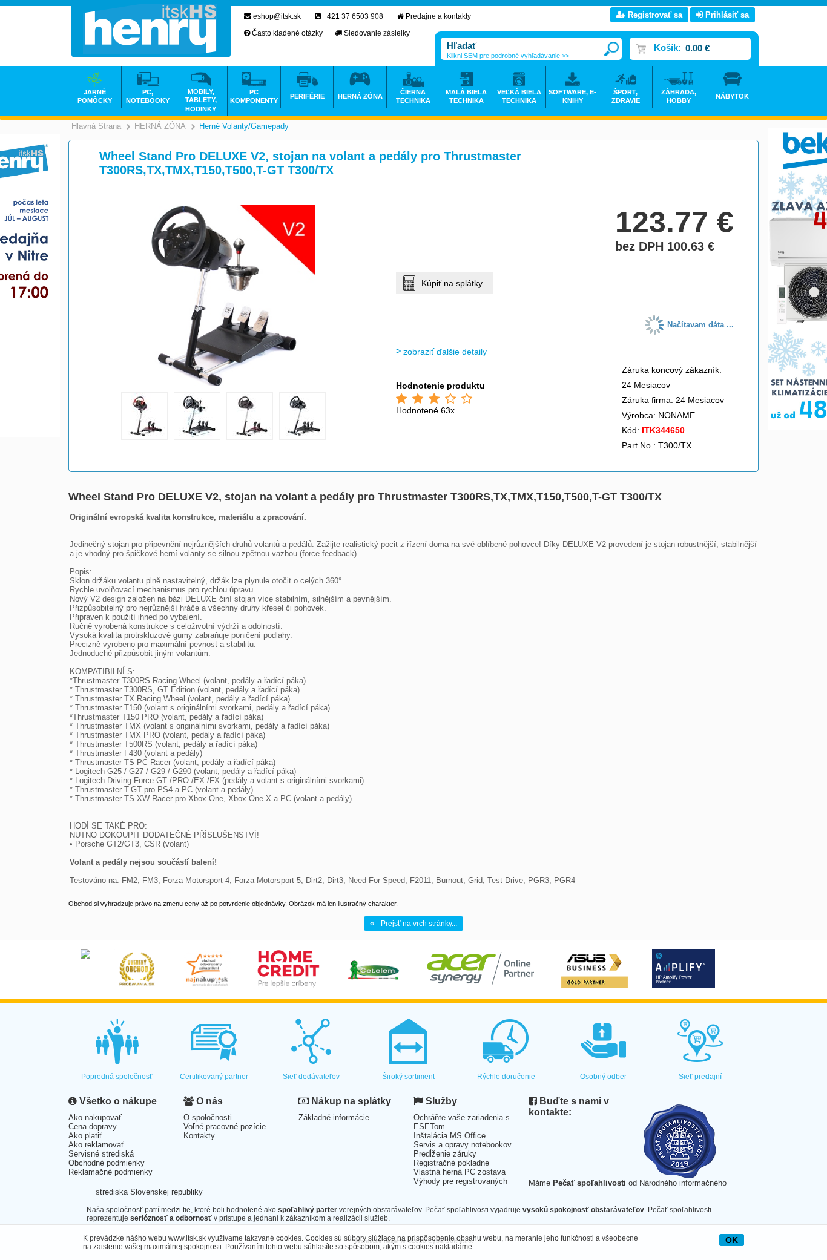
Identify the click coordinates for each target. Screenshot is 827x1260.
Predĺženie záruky (445, 1153)
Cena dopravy (92, 1126)
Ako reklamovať (96, 1144)
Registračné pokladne (451, 1162)
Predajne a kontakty (438, 16)
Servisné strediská (101, 1153)
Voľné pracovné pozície (224, 1126)
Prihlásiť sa (726, 14)
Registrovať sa (653, 14)
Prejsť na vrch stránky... (419, 923)
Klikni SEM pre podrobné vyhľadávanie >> (508, 55)
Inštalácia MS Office (450, 1135)
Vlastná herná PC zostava (460, 1171)
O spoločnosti (207, 1117)
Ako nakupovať (95, 1117)
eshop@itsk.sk (277, 16)
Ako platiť (85, 1135)
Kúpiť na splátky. (452, 283)
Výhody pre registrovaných (460, 1181)
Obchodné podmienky (106, 1162)
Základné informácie (333, 1117)
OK (731, 1240)
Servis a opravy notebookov (463, 1144)
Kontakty (199, 1135)
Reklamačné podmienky (110, 1171)
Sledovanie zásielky (377, 33)
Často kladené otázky (287, 33)
